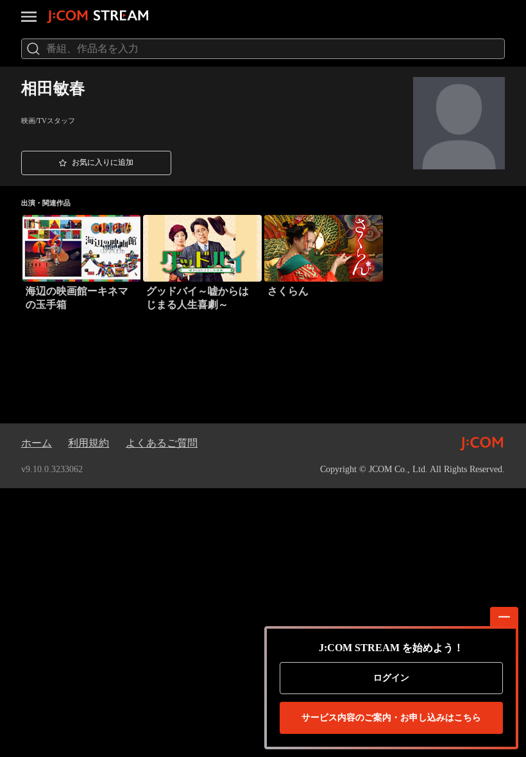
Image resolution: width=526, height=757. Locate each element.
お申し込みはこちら (391, 717)
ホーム (36, 443)
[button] (96, 163)
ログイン (391, 678)
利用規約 (88, 443)
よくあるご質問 (162, 443)
